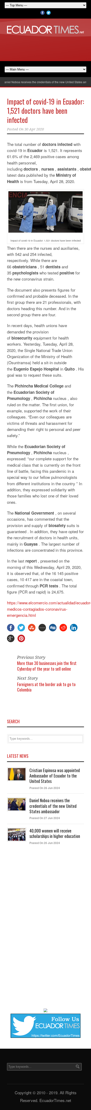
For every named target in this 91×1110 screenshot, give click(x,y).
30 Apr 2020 (34, 129)
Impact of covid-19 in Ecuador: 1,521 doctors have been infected (45, 110)
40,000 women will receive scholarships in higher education (54, 833)
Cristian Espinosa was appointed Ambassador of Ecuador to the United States (54, 775)
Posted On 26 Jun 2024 (44, 843)
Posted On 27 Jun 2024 (44, 818)
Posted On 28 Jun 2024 (44, 788)
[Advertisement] (45, 46)
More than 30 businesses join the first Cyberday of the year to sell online (47, 666)
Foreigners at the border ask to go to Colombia (46, 687)
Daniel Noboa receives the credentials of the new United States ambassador (53, 805)
